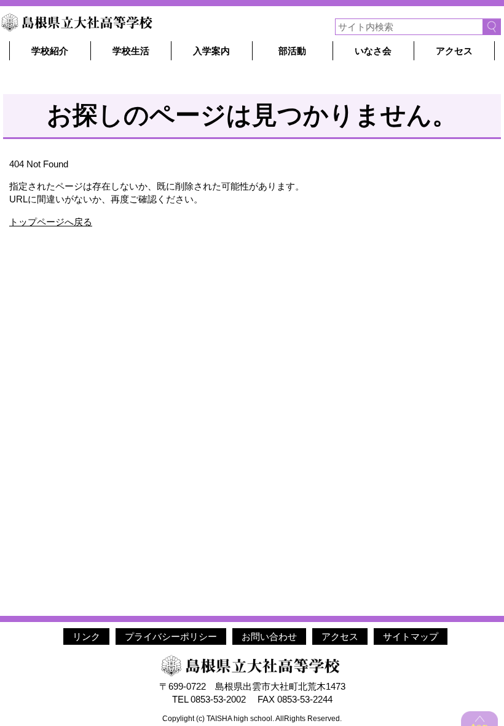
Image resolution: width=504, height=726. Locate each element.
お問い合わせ (269, 636)
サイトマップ (410, 636)
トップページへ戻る (50, 222)
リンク (86, 636)
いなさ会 (373, 51)
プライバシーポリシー (171, 636)
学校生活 (130, 51)
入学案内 (211, 51)
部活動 (292, 51)
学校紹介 (49, 51)
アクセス (454, 51)
